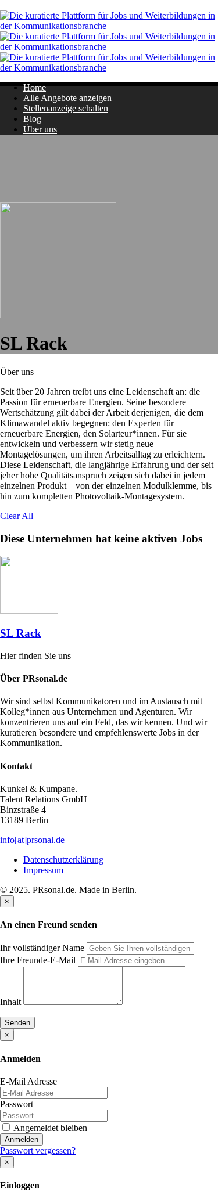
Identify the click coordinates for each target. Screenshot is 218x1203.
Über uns (40, 129)
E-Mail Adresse (28, 1081)
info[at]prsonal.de (32, 840)
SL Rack (20, 633)
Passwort (16, 1104)
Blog (32, 119)
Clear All (16, 516)
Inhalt (10, 1002)
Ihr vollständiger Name (42, 948)
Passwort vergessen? (38, 1150)
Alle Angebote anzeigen (67, 98)
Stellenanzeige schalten (65, 108)
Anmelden (21, 1139)
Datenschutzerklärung (63, 860)
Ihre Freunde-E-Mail (38, 960)
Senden (17, 1022)
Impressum (43, 870)
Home (34, 87)
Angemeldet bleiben (49, 1128)
